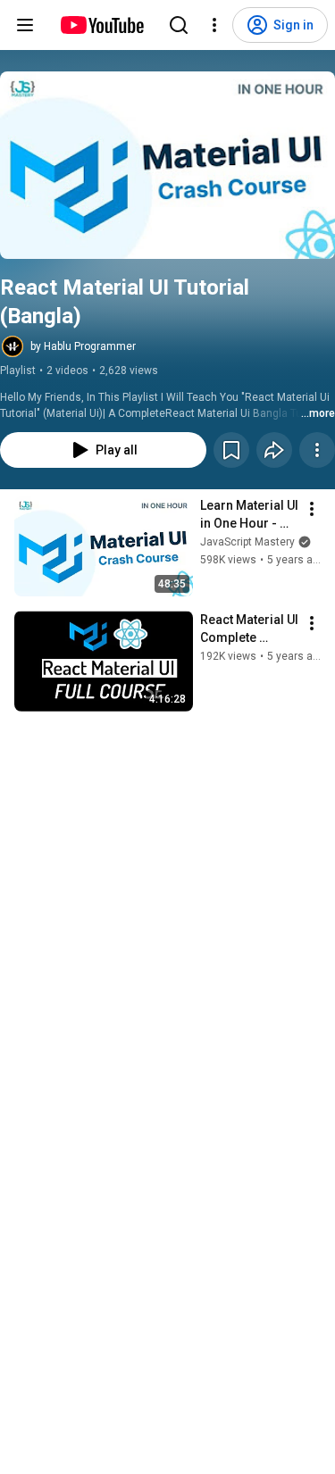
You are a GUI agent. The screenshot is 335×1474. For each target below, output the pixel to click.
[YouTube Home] (101, 25)
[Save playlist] (231, 450)
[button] (167, 165)
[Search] (178, 25)
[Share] (274, 450)
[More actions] (317, 450)
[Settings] (214, 25)
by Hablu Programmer (83, 346)
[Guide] (25, 25)
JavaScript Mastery (247, 542)
